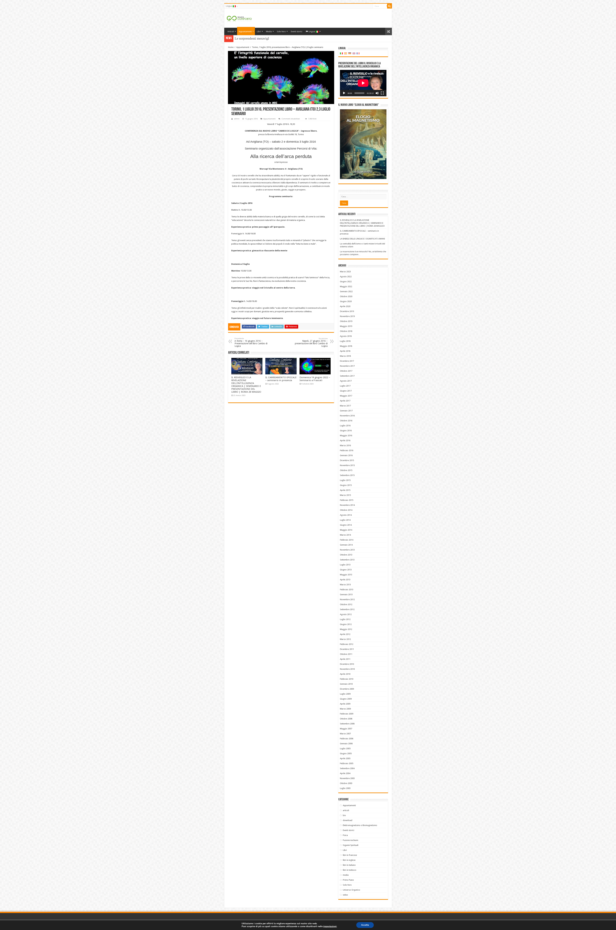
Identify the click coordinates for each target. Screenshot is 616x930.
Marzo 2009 (345, 709)
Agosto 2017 (346, 381)
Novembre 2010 (347, 669)
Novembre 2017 (347, 366)
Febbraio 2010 (346, 679)
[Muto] (377, 93)
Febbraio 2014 (346, 540)
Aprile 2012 (345, 634)
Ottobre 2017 (346, 371)
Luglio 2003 (345, 788)
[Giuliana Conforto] (239, 18)
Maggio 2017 (346, 396)
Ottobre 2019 (346, 321)
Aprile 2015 (345, 490)
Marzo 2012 (345, 639)
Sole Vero (281, 31)
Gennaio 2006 (346, 743)
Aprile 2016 (345, 440)
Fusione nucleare (350, 840)
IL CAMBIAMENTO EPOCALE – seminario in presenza (280, 379)
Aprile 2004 (345, 773)
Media (269, 31)
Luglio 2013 (345, 564)
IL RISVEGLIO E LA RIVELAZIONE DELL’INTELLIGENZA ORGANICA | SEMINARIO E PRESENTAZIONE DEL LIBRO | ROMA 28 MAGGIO (246, 384)
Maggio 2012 (346, 629)
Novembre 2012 (347, 599)
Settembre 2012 (347, 609)
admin (237, 119)
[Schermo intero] (382, 93)
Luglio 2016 (345, 425)
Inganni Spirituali (350, 845)
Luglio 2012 (345, 619)
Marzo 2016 (345, 445)
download (347, 820)
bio (344, 815)
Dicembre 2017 (347, 361)
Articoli (230, 31)
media (346, 875)
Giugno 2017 (346, 391)
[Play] (344, 93)
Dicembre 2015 (347, 460)
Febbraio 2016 (346, 450)
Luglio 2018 (345, 341)
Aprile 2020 (345, 306)
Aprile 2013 (345, 579)
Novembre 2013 (347, 550)
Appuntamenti (245, 31)
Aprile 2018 (345, 351)
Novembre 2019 (347, 316)
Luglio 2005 (345, 748)
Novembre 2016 (347, 415)
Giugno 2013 (346, 569)
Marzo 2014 (345, 535)
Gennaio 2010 (346, 684)
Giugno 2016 (346, 430)
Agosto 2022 (346, 276)
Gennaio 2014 (346, 545)
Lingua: (229, 6)
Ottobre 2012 (346, 604)
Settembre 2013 (347, 560)
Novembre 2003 (347, 778)
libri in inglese (349, 860)
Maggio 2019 (346, 326)
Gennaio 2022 (346, 291)
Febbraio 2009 (346, 714)
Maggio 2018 (346, 346)
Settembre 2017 (347, 376)
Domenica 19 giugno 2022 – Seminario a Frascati (314, 379)
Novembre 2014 (347, 505)
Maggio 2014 (346, 530)
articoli (346, 810)
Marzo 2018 (345, 356)
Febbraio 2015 (346, 500)
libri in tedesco (349, 870)
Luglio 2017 (345, 386)
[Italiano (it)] (341, 53)
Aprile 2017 (345, 401)
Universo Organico (351, 890)
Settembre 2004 (347, 768)
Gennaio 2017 (346, 410)
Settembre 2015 (347, 475)
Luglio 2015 (345, 480)
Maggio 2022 (346, 286)
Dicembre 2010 (347, 664)
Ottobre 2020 (346, 296)
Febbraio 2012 (346, 644)
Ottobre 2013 (346, 555)
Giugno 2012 (346, 624)
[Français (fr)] (358, 53)
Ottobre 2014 (346, 510)
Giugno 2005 (346, 753)
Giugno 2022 (346, 281)
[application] (363, 83)
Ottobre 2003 (346, 783)
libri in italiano (349, 865)
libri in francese (350, 855)
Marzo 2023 (345, 271)
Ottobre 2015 (346, 470)
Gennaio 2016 (346, 455)
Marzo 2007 (345, 733)
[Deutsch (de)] (349, 53)
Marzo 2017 (345, 406)
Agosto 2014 (346, 515)
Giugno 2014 (346, 525)
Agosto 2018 (346, 336)
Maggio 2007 (346, 728)
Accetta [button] (365, 924)
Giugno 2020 (346, 301)
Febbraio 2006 (346, 738)
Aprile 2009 (345, 704)
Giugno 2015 (346, 485)
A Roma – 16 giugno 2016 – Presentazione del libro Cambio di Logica (251, 342)
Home (231, 47)
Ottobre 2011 (346, 654)
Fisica (345, 835)
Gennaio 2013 (346, 594)
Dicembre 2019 (347, 311)
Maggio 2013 (346, 574)
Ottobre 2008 (346, 718)
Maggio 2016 (346, 435)
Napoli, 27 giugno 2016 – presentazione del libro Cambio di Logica (311, 342)
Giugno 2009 (346, 699)
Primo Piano (348, 880)
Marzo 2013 (345, 584)
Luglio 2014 (345, 520)
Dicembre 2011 (347, 649)
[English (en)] (353, 53)
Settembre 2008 (347, 723)
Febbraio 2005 (346, 763)
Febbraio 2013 (346, 589)
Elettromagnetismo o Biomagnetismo (360, 825)
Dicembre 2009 (347, 689)
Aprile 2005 (345, 758)
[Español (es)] (345, 53)
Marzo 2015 (345, 495)
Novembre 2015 (347, 465)
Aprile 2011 (345, 659)
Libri (259, 31)
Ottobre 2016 (346, 420)
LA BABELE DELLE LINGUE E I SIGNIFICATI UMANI (362, 239)
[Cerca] (389, 6)
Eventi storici (296, 31)
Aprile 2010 (345, 674)
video (345, 895)
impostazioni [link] (330, 926)
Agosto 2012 (346, 614)
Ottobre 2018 (346, 331)
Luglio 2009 (345, 694)
